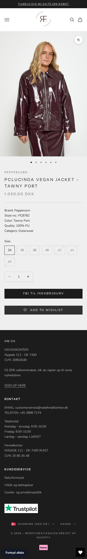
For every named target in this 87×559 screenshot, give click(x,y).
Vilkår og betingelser (18, 485)
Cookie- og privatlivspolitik (22, 492)
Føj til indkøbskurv (43, 293)
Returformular (14, 478)
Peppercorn (16, 172)
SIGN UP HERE (15, 385)
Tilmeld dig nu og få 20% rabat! (43, 3)
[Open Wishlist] (80, 552)
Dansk (65, 524)
